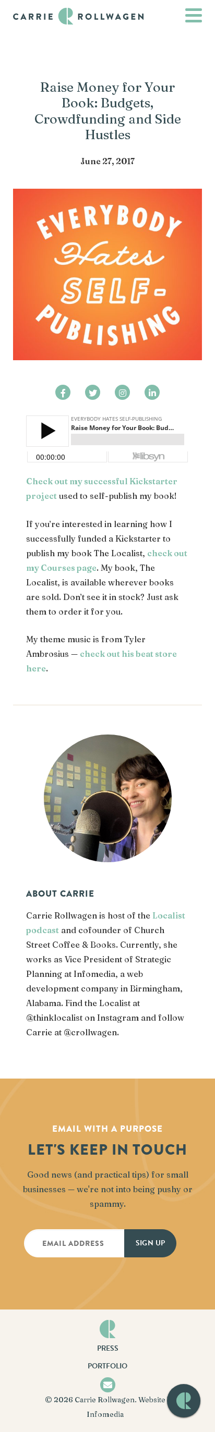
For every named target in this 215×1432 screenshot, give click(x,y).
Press (107, 1348)
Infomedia (105, 1414)
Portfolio (107, 1366)
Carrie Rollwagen (105, 1399)
